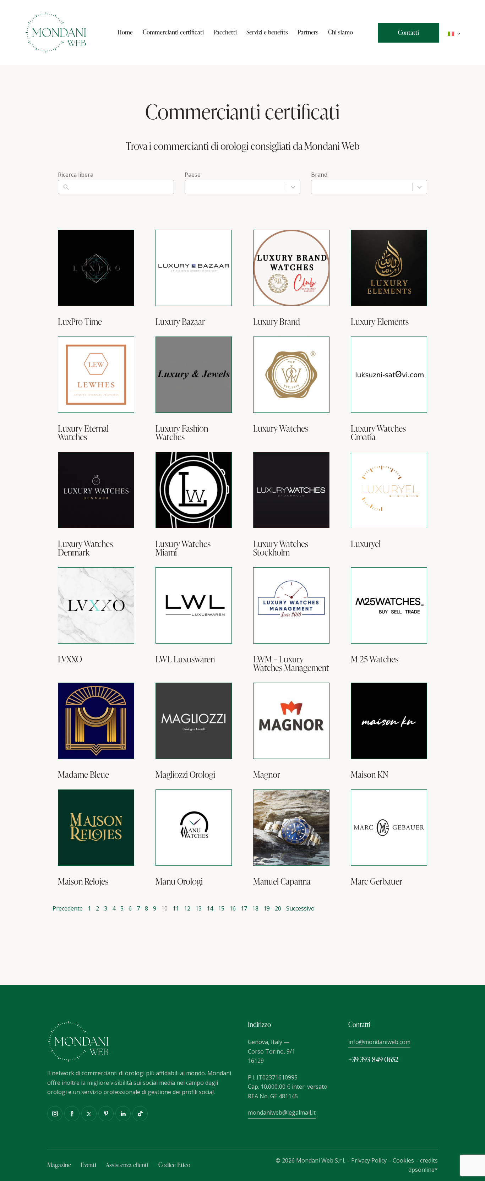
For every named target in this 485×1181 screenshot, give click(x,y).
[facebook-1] (72, 1113)
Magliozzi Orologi (185, 774)
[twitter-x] (89, 1113)
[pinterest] (106, 1113)
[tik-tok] (140, 1113)
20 (278, 908)
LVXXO (70, 659)
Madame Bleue (83, 774)
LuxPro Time (80, 321)
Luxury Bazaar (180, 321)
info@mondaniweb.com (379, 1042)
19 (266, 908)
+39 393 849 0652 (373, 1059)
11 (176, 908)
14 (210, 908)
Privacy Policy (369, 1160)
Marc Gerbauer (376, 881)
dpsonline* (423, 1170)
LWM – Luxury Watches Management (291, 663)
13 (198, 908)
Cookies (403, 1160)
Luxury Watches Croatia (378, 432)
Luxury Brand (276, 321)
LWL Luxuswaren (185, 659)
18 (255, 908)
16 (232, 908)
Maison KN (369, 774)
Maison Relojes (83, 881)
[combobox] (243, 187)
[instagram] (54, 1113)
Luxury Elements (380, 321)
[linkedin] (123, 1113)
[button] (454, 33)
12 (187, 908)
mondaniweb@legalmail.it (282, 1112)
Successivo (300, 908)
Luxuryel (366, 544)
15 (221, 908)
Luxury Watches (280, 428)
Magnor (266, 774)
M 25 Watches (374, 659)
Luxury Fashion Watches (182, 432)
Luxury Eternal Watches (83, 432)
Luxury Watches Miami (183, 548)
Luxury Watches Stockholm (280, 548)
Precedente (68, 908)
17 (244, 908)
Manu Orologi (179, 881)
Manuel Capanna (282, 881)
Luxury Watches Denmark (85, 548)
